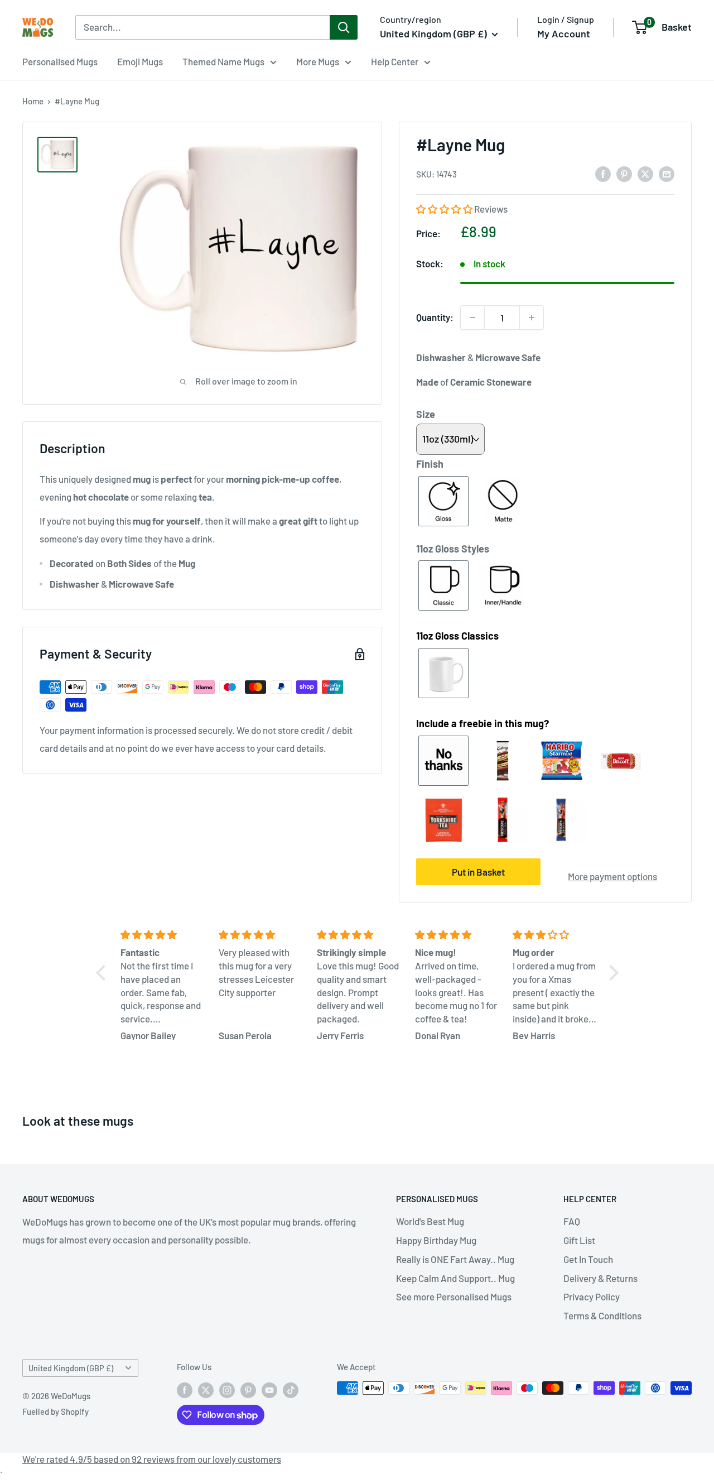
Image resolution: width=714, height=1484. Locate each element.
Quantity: (435, 317)
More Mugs (317, 61)
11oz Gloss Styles (452, 548)
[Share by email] (666, 174)
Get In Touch (588, 1259)
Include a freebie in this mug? (482, 723)
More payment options (612, 876)
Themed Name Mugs (223, 61)
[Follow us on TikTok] (290, 1389)
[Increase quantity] (531, 317)
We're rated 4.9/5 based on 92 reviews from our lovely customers (151, 1458)
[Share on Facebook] (603, 174)
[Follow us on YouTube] (269, 1389)
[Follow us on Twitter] (206, 1389)
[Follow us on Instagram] (227, 1389)
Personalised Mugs (60, 61)
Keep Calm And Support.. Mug (455, 1278)
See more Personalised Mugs (454, 1296)
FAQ (571, 1221)
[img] (162, 935)
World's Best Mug (430, 1221)
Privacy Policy (591, 1296)
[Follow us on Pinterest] (248, 1389)
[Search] (344, 27)
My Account (563, 33)
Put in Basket (478, 871)
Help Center (394, 61)
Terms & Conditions (602, 1315)
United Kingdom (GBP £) (70, 1368)
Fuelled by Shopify (55, 1411)
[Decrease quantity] (472, 317)
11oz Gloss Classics (457, 636)
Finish (429, 464)
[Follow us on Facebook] (184, 1389)
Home (33, 101)
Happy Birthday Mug (436, 1240)
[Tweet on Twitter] (645, 174)
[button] (445, 208)
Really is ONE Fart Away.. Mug (455, 1259)
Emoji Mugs (140, 61)
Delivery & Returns (600, 1278)
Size (425, 414)
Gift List (579, 1240)
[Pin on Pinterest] (624, 174)
